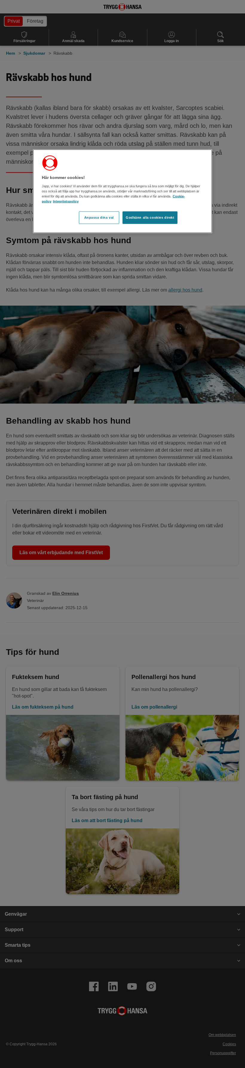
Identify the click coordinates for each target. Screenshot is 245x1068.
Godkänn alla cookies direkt (150, 217)
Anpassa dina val (99, 217)
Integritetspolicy (66, 201)
